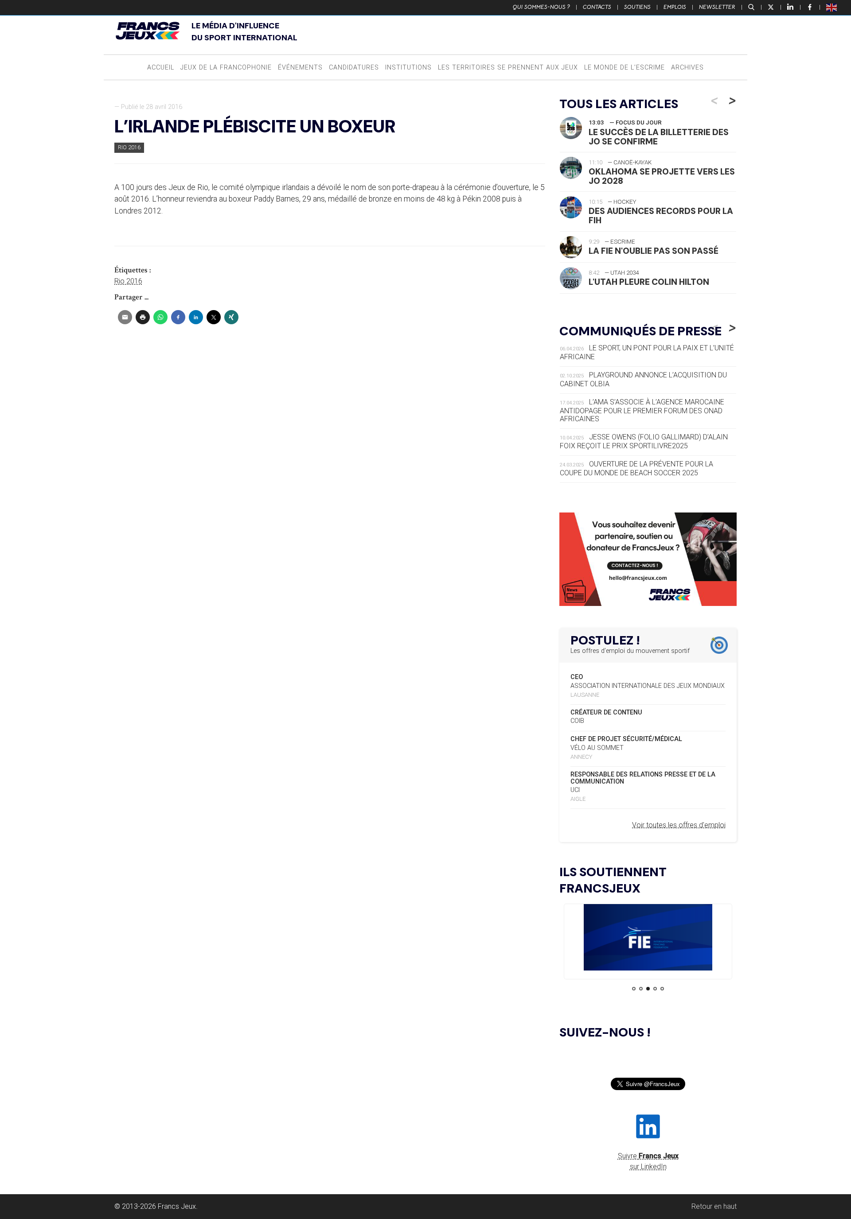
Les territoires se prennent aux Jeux (508, 67)
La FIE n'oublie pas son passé (653, 250)
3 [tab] (648, 988)
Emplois (675, 7)
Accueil (160, 67)
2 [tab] (641, 988)
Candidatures (354, 67)
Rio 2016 (129, 147)
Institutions (408, 67)
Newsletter (717, 7)
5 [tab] (662, 988)
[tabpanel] (648, 939)
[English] (832, 7)
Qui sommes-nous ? (541, 7)
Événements (300, 67)
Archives (687, 67)
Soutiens (637, 7)
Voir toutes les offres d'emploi (679, 825)
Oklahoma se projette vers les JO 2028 (662, 176)
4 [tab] (655, 988)
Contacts (597, 7)
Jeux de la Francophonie (226, 67)
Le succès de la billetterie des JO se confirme (659, 137)
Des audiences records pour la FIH (661, 216)
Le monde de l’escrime (624, 67)
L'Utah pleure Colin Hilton (649, 281)
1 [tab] (634, 988)
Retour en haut (714, 1206)
